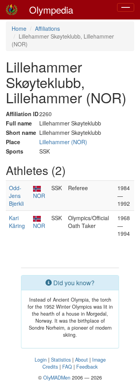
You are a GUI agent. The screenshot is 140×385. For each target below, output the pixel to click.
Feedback (87, 366)
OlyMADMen (56, 377)
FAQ (67, 366)
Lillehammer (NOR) (63, 142)
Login (41, 359)
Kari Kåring (17, 222)
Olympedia (51, 9)
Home (19, 28)
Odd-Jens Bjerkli (16, 195)
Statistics (61, 359)
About (81, 359)
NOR (39, 196)
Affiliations (47, 28)
